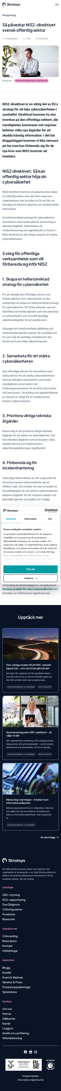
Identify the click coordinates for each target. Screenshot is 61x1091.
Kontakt (7, 945)
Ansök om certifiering (15, 1033)
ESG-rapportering (13, 899)
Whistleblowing (12, 1038)
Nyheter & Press (12, 982)
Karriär (6, 1023)
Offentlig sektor (12, 909)
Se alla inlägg (48, 837)
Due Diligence (11, 904)
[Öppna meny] (56, 4)
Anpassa (28, 578)
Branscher (8, 919)
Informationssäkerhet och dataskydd (31, 80)
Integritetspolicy (30, 1076)
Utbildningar (10, 950)
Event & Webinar (12, 977)
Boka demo (9, 941)
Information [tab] (30, 519)
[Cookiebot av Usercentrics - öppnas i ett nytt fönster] (45, 511)
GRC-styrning (11, 894)
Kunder (6, 972)
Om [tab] (50, 519)
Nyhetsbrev (9, 992)
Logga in (7, 1028)
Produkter (8, 914)
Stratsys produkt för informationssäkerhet (27, 589)
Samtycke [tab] (11, 519)
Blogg (6, 967)
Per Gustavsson (11, 39)
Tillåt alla (30, 569)
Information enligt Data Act (30, 1079)
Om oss (7, 1008)
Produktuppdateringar (16, 987)
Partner (6, 1013)
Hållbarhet (8, 1018)
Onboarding (10, 936)
